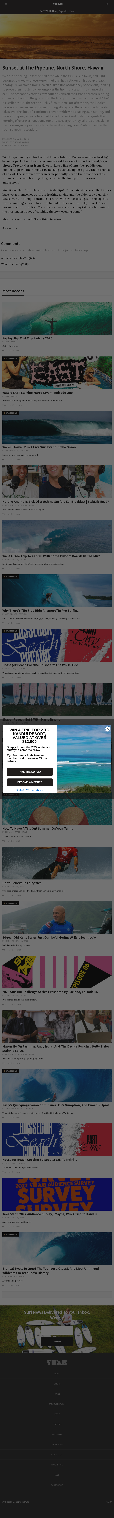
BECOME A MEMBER (29, 782)
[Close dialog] (107, 728)
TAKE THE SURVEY (30, 772)
